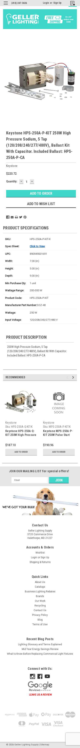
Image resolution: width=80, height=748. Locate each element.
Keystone (11, 422)
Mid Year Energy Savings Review (40, 649)
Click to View (37, 246)
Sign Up (57, 2)
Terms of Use (40, 624)
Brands (40, 596)
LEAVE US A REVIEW (40, 694)
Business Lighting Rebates (40, 591)
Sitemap (44, 744)
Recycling (40, 605)
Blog (40, 619)
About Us (40, 582)
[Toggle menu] (5, 5)
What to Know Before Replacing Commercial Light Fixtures (40, 653)
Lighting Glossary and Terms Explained (40, 644)
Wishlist (40, 552)
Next (73, 377)
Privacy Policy (40, 615)
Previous (68, 377)
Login (46, 2)
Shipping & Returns (40, 562)
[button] (40, 501)
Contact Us (40, 610)
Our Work (40, 601)
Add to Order (21, 452)
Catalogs (40, 586)
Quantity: (11, 181)
